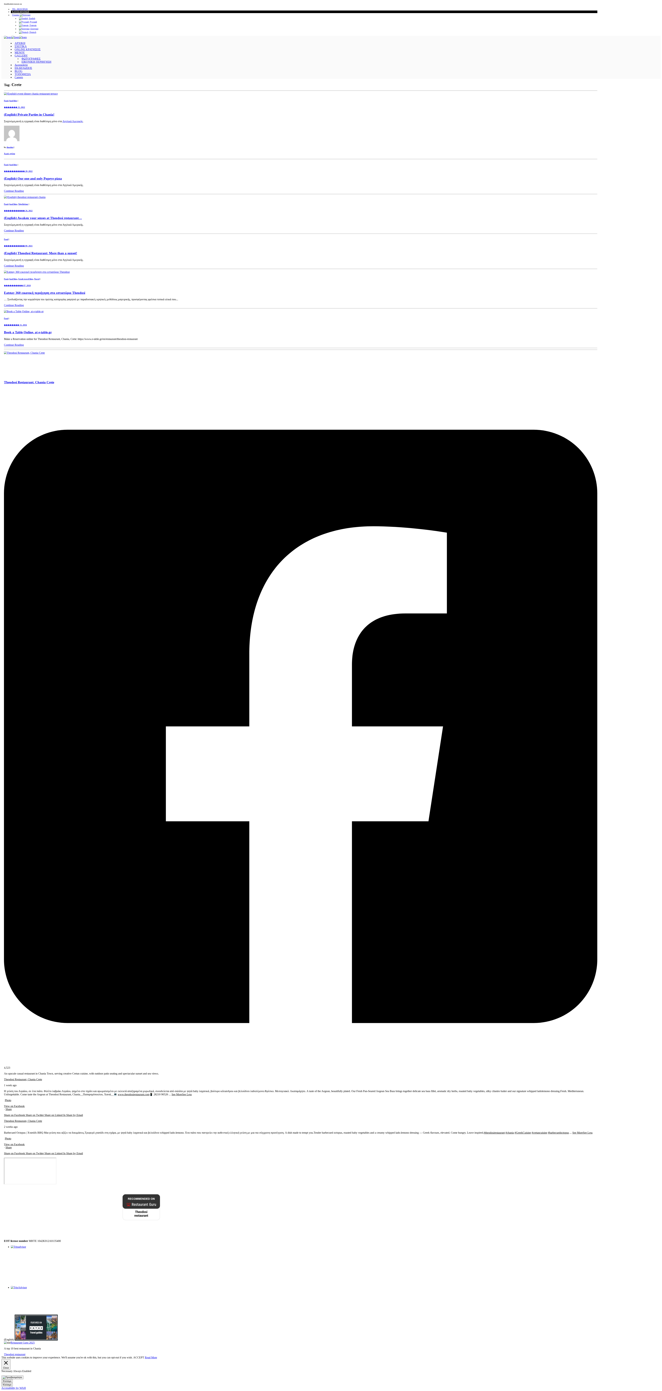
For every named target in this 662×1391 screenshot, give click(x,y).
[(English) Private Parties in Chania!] (31, 93)
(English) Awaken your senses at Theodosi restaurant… (43, 218)
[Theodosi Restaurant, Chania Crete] (24, 352)
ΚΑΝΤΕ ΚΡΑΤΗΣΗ (20, 12)
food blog (13, 101)
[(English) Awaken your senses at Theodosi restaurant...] (25, 197)
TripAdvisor (23, 204)
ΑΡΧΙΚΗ (20, 43)
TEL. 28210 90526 (20, 9)
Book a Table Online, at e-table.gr (28, 332)
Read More (151, 1357)
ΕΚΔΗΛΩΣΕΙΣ (23, 68)
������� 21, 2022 (14, 107)
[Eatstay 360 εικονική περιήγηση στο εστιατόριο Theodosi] (37, 271)
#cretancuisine (539, 1132)
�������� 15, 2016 (15, 325)
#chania (509, 1132)
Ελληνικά (34, 29)
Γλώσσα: (16, 15)
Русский (33, 22)
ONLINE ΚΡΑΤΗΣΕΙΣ (28, 49)
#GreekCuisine (523, 1132)
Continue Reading (14, 190)
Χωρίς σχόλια (9, 154)
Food (6, 101)
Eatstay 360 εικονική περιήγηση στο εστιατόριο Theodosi (44, 293)
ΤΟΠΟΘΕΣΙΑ (23, 74)
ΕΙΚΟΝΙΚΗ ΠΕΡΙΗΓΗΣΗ (36, 61)
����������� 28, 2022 (18, 171)
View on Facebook (14, 1106)
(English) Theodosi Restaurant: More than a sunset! (40, 253)
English (31, 18)
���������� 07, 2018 (17, 285)
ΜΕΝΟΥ (20, 52)
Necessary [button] (7, 1371)
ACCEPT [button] (138, 1357)
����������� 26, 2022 (18, 211)
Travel (36, 279)
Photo (8, 1100)
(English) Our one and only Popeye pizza (33, 178)
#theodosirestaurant (494, 1132)
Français (33, 25)
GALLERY (21, 55)
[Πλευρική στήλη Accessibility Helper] (12, 1377)
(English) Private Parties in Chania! (29, 114)
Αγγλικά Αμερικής (72, 121)
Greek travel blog (25, 279)
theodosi (10, 147)
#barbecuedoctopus (558, 1132)
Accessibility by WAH (13, 1388)
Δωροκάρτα (21, 64)
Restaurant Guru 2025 (23, 1342)
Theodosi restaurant (14, 1354)
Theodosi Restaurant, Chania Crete (23, 1079)
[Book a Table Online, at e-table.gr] (24, 311)
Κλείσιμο (7, 1381)
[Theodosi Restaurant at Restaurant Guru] (82, 1219)
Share (9, 1109)
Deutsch (32, 32)
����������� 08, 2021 (18, 246)
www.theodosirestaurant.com (133, 1094)
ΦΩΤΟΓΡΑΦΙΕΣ (31, 58)
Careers (19, 77)
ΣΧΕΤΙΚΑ (21, 46)
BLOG (18, 71)
